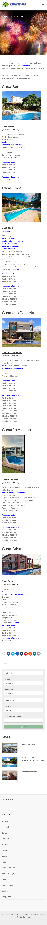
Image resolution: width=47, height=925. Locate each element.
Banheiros (8, 689)
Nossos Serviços (8, 873)
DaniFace (5, 839)
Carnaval (5, 827)
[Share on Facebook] (8, 654)
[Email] (39, 654)
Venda (4, 902)
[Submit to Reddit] (30, 654)
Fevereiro (5, 850)
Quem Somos (7, 885)
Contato (5, 833)
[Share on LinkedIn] (34, 654)
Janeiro (4, 856)
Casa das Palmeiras (12, 353)
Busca (24, 727)
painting (5, 879)
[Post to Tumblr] (21, 654)
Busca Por (8, 706)
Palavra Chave (15, 716)
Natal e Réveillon (8, 868)
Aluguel (5, 821)
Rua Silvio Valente (29, 772)
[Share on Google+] (17, 654)
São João (5, 891)
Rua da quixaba (28, 744)
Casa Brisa (7, 581)
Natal (4, 862)
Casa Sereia (8, 126)
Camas (7, 679)
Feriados (5, 844)
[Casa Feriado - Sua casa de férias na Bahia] (15, 4)
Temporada (6, 897)
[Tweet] (13, 654)
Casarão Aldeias (10, 479)
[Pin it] (26, 654)
